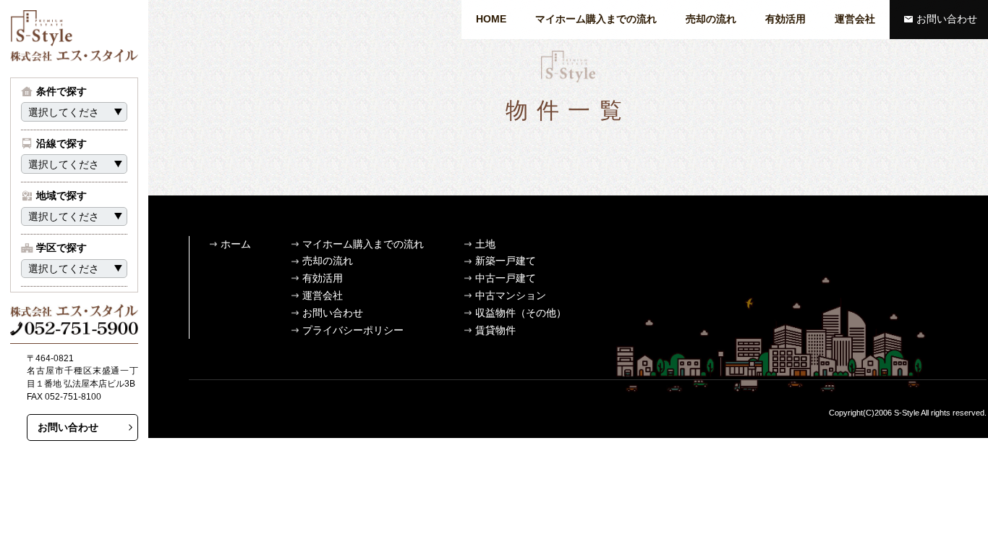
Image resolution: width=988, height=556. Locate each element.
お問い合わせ (946, 19)
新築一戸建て (505, 260)
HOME (491, 19)
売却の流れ (711, 19)
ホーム (236, 244)
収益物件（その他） (520, 313)
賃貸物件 (495, 330)
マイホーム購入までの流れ (596, 19)
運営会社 (855, 19)
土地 (485, 244)
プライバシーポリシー (353, 330)
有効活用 (785, 19)
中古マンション (510, 295)
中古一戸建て (505, 278)
